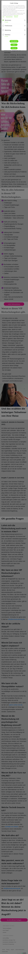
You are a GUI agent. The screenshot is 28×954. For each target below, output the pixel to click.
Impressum (16, 16)
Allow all (14, 48)
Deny (14, 44)
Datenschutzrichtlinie (9, 16)
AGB (3, 16)
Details (7, 22)
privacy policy (16, 15)
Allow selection (14, 41)
